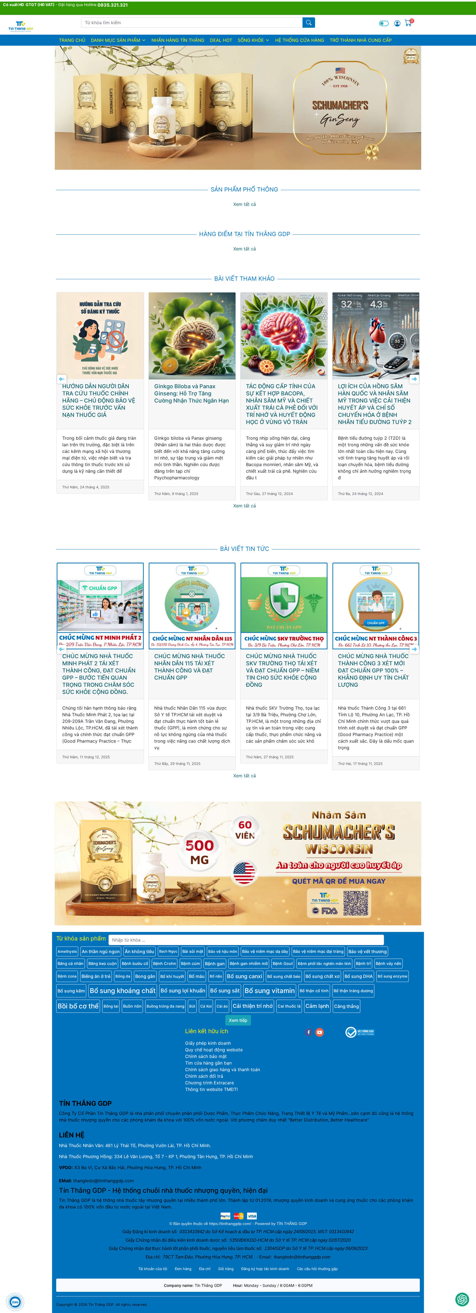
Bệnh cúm (190, 963)
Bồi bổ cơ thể (78, 1006)
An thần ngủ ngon (101, 951)
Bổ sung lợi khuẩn (183, 990)
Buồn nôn (132, 1006)
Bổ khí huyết (172, 976)
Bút (192, 1006)
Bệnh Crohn (164, 963)
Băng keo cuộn (102, 963)
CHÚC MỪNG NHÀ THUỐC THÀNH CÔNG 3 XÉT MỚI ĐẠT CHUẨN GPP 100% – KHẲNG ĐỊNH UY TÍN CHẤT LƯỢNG (281, 670)
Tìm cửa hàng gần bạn (208, 1063)
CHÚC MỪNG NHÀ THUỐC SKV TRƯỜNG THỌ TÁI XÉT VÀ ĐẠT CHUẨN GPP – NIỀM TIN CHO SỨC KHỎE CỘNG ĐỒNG (191, 670)
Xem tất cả (244, 204)
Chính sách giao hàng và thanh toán (222, 1069)
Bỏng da (122, 976)
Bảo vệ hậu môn (222, 951)
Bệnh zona (67, 976)
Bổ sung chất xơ (322, 976)
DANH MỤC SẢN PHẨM (115, 40)
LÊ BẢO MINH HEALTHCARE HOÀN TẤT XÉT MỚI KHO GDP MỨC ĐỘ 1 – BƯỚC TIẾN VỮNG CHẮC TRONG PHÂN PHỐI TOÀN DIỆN (375, 670)
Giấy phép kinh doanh (208, 1043)
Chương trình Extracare (209, 1082)
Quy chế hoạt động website (214, 1049)
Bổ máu (197, 976)
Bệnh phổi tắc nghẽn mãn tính (324, 963)
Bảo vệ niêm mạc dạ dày (265, 951)
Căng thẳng (346, 1006)
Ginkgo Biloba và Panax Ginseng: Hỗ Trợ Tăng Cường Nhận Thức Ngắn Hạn (100, 393)
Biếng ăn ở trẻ (96, 976)
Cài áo (222, 1006)
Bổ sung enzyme (392, 976)
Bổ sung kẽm (71, 991)
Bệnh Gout (283, 963)
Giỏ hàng (226, 1269)
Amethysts (67, 951)
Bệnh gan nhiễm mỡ (249, 963)
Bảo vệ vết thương (367, 951)
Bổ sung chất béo (284, 976)
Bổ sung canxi (244, 976)
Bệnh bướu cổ (135, 963)
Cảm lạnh (317, 1006)
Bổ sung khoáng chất (123, 991)
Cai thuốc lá (289, 1006)
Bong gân (145, 976)
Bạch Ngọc (168, 951)
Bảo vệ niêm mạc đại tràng (318, 951)
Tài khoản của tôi (152, 1269)
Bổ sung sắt (225, 990)
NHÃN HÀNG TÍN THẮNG (178, 40)
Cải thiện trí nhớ (253, 1006)
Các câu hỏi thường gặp (317, 1269)
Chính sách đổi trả (204, 1076)
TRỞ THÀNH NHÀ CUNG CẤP (361, 40)
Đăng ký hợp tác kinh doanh (265, 1269)
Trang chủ (72, 40)
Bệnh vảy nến (388, 963)
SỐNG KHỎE (251, 40)
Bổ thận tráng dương (353, 990)
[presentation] (61, 379)
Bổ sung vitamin (270, 991)
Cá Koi (206, 1006)
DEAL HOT (221, 40)
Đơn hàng (183, 1269)
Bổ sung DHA (359, 976)
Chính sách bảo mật (206, 1056)
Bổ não (216, 976)
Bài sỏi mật (192, 951)
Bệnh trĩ (363, 963)
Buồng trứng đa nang (165, 1006)
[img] (397, 23)
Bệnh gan (215, 963)
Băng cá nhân (70, 963)
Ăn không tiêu (139, 951)
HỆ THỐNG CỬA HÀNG (299, 40)
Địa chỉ (204, 1269)
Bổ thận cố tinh (314, 990)
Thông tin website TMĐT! (211, 1089)
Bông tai (111, 1006)
